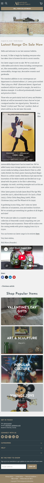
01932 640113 (8, 423)
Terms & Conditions (30, 476)
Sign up (32, 466)
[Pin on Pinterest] (14, 277)
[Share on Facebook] (2, 277)
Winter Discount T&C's (26, 478)
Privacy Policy (9, 476)
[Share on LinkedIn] (10, 277)
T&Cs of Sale (14, 478)
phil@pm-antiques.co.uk (12, 425)
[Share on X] (6, 277)
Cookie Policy (19, 476)
